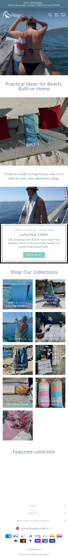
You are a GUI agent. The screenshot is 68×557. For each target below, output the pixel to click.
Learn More (34, 255)
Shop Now (55, 72)
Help (33, 505)
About (33, 513)
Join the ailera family (33, 520)
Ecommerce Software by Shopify (34, 554)
